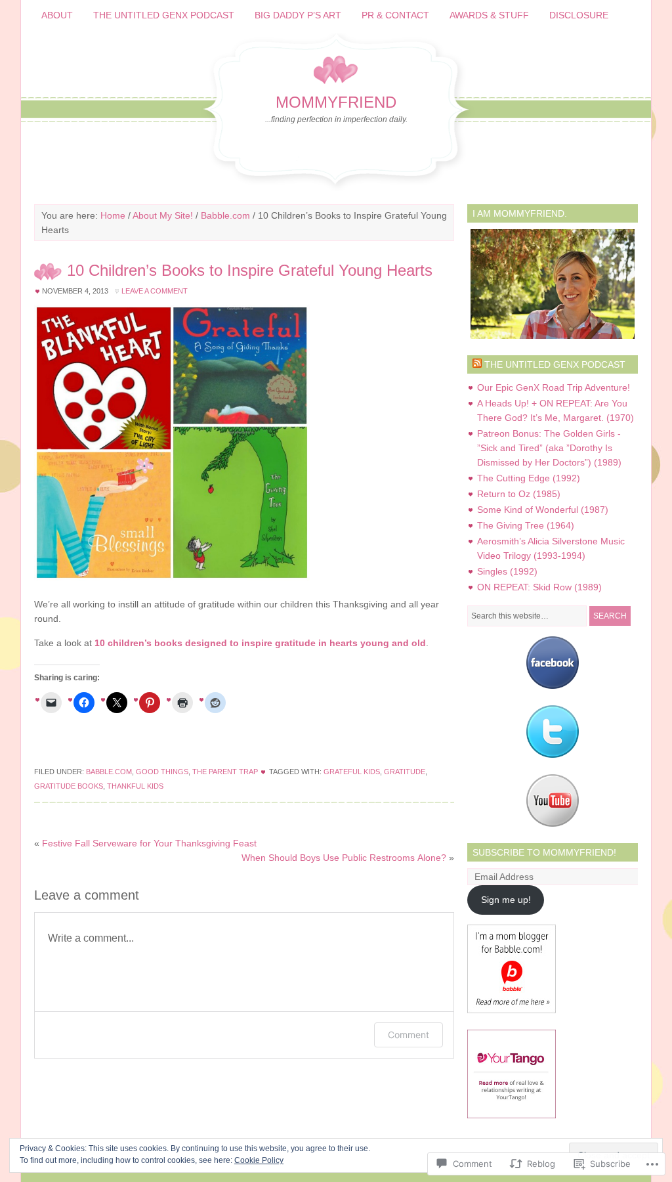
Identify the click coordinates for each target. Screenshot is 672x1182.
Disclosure (578, 15)
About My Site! (163, 215)
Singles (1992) (507, 571)
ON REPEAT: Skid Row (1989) (539, 587)
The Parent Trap (225, 772)
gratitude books (68, 786)
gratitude (404, 772)
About (57, 15)
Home (112, 215)
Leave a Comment (154, 291)
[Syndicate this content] (477, 364)
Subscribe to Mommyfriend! (544, 852)
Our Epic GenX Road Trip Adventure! (553, 387)
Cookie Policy (259, 1160)
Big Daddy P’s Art (298, 15)
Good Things (162, 772)
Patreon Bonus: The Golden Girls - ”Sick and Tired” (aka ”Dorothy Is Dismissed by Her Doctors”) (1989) (549, 448)
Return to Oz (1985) (518, 494)
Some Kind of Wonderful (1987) (542, 509)
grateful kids (352, 772)
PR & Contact (395, 15)
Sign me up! (506, 899)
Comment (408, 1034)
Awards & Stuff (489, 15)
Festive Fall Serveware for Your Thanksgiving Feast (149, 843)
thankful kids (135, 786)
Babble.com (225, 215)
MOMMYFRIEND (336, 102)
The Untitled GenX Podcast (163, 15)
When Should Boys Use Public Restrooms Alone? (344, 857)
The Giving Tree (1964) (525, 525)
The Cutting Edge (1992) (528, 478)
